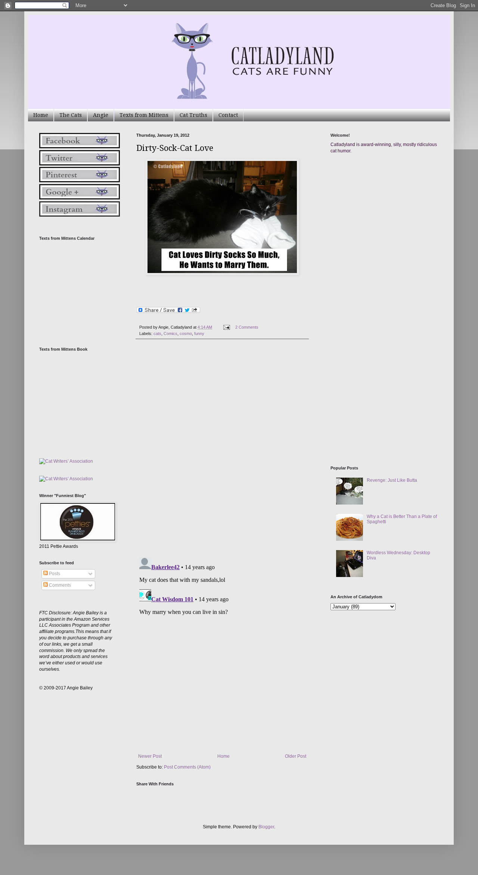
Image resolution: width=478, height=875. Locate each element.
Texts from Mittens (144, 115)
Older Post (295, 756)
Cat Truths (193, 115)
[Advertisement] (386, 230)
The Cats (70, 115)
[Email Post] (226, 327)
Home (40, 115)
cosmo (186, 333)
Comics (170, 333)
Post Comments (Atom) (187, 767)
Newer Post (150, 756)
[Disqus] (222, 448)
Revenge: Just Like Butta (392, 480)
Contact (228, 115)
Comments (59, 585)
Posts (54, 573)
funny (199, 333)
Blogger (266, 826)
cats (157, 333)
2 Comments (246, 327)
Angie (100, 115)
